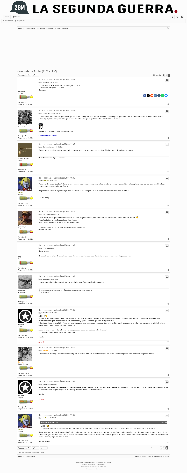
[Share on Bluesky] (166, 95)
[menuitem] (172, 17)
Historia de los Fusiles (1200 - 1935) (37, 71)
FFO (19, 257)
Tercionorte (22, 226)
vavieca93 (21, 91)
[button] (163, 75)
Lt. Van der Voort (23, 125)
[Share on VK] (155, 95)
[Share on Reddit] (151, 95)
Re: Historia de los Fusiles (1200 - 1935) (57, 79)
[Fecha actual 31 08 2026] (168, 28)
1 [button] (166, 75)
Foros (17, 17)
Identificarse (9, 21)
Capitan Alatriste (23, 158)
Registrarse (21, 21)
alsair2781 (21, 290)
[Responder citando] (167, 80)
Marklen (20, 192)
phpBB (88, 462)
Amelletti (21, 324)
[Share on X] (148, 95)
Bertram (21, 362)
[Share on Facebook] (144, 95)
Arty (89, 464)
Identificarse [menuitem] (177, 17)
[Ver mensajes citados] (57, 423)
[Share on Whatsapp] (162, 95)
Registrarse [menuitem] (182, 17)
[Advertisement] (93, 50)
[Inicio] (93, 7)
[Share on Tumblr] (159, 95)
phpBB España (101, 466)
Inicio (7, 17)
